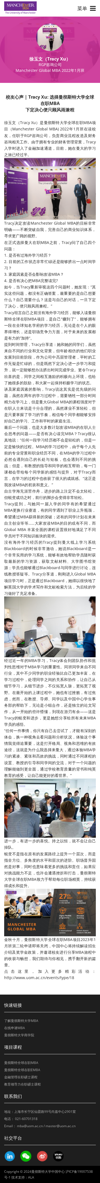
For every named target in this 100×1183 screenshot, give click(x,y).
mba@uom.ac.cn (30, 1126)
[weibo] (42, 1156)
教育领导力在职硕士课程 (22, 1084)
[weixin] (25, 1156)
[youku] (58, 1156)
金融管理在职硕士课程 (21, 1077)
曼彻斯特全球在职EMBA (22, 1070)
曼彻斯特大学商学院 (19, 1035)
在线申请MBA (14, 1028)
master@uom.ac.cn (61, 1126)
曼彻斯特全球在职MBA (21, 1062)
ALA (31, 1177)
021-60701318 (26, 1118)
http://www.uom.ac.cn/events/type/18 (39, 977)
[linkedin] (9, 1156)
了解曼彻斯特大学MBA (21, 1020)
